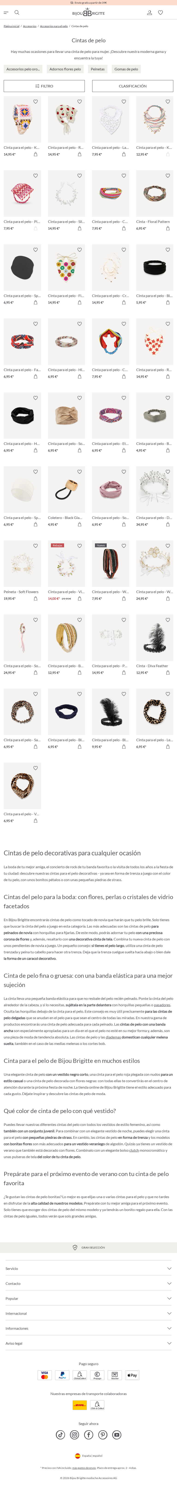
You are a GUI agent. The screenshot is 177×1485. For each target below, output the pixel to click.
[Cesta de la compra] (171, 12)
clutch (134, 1150)
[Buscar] (16, 12)
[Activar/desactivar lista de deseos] (35, 101)
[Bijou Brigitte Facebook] (88, 1434)
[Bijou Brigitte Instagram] (74, 1434)
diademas (113, 1037)
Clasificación (133, 86)
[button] (149, 12)
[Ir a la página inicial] (88, 11)
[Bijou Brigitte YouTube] (117, 1434)
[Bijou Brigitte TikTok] (60, 1434)
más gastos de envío (84, 1468)
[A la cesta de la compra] (35, 154)
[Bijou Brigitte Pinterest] (102, 1434)
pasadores (162, 1005)
